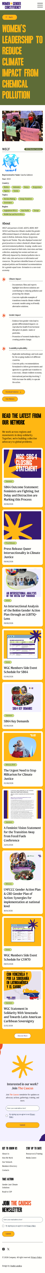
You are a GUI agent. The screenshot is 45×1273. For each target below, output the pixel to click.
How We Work (7, 1158)
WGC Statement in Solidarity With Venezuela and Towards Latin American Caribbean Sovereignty (22, 1015)
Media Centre (31, 1158)
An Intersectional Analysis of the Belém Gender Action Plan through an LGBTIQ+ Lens (22, 612)
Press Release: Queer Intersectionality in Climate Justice (22, 553)
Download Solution (12, 392)
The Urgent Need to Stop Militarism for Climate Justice (20, 774)
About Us (5, 1154)
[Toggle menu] (40, 5)
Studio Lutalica (16, 1266)
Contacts (5, 1170)
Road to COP (7, 1192)
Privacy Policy (31, 1226)
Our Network (7, 1162)
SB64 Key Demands (16, 721)
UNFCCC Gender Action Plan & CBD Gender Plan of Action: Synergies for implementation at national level (22, 897)
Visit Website (10, 399)
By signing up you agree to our (22, 1115)
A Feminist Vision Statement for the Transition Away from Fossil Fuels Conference (22, 834)
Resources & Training (34, 1154)
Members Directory (9, 1166)
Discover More (22, 1036)
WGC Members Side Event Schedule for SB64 (20, 670)
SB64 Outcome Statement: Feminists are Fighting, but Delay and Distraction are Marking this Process (21, 493)
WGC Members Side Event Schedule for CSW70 (20, 957)
